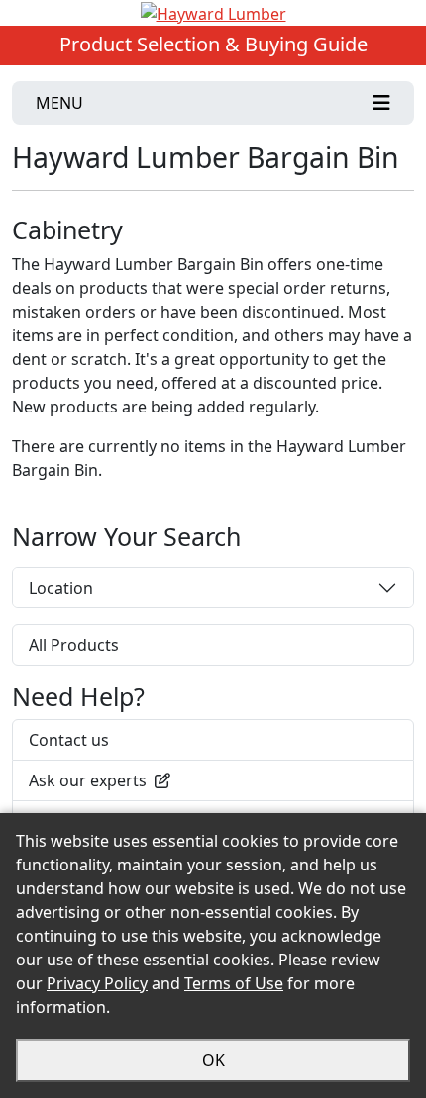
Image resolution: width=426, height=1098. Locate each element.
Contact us (69, 740)
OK (213, 1060)
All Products (74, 645)
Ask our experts (88, 780)
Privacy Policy (97, 983)
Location (61, 587)
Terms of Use (233, 983)
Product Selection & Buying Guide (213, 44)
